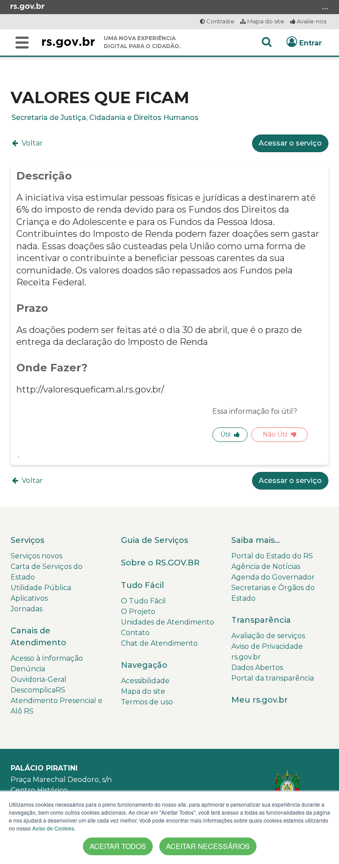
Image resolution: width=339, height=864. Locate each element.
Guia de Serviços (154, 540)
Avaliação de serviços (268, 636)
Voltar (31, 143)
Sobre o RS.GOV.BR (160, 563)
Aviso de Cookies (53, 828)
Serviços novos (36, 556)
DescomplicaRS (38, 690)
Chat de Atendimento (159, 643)
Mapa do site (265, 21)
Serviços (27, 540)
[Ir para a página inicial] (68, 42)
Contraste (219, 21)
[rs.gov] (28, 6)
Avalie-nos (310, 21)
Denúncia (28, 669)
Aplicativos (29, 598)
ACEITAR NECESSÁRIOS (208, 846)
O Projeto (138, 611)
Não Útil (275, 434)
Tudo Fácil (142, 585)
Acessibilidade (145, 681)
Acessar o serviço (290, 143)
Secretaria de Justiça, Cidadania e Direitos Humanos (105, 117)
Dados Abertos (257, 667)
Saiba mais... (255, 540)
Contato (135, 632)
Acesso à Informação (47, 658)
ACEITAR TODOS (118, 846)
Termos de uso (147, 702)
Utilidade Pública (41, 587)
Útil (225, 434)
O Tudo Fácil (143, 601)
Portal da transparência (272, 678)
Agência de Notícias (265, 566)
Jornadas (26, 609)
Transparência (261, 620)
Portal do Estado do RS (272, 556)
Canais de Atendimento (38, 636)
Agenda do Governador (273, 577)
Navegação (144, 665)
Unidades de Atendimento (167, 622)
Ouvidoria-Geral (39, 679)
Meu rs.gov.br (259, 700)
